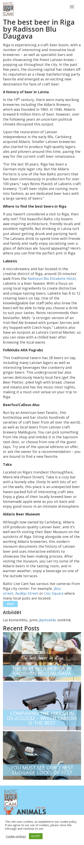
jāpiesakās (47, 620)
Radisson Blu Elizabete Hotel (52, 278)
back (10, 604)
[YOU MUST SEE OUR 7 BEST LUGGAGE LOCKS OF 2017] (42, 754)
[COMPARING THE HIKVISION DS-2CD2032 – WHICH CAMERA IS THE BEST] (42, 705)
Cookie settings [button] (16, 836)
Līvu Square (53, 593)
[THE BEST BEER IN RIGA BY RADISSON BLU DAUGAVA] (42, 655)
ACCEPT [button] (35, 836)
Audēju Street (26, 593)
